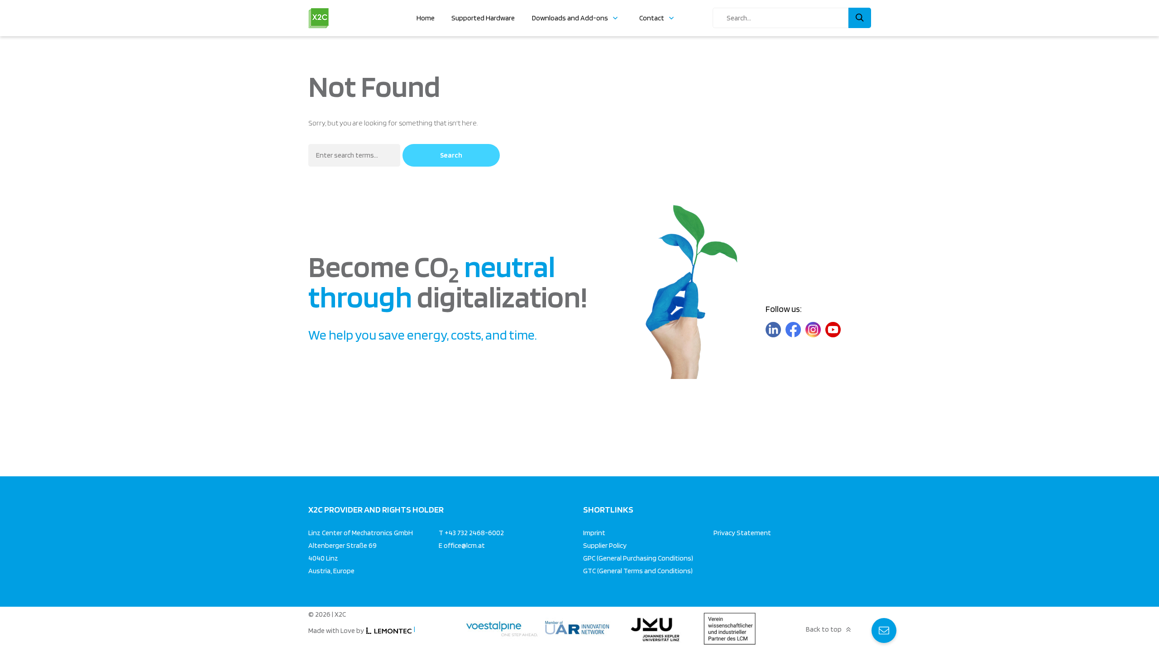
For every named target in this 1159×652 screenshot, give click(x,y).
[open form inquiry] (884, 630)
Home (426, 18)
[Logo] (318, 11)
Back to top (824, 629)
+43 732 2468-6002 (474, 532)
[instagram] (813, 330)
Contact (651, 18)
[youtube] (833, 330)
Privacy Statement (742, 532)
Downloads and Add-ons (570, 18)
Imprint (594, 532)
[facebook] (793, 330)
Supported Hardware (483, 18)
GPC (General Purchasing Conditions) (638, 558)
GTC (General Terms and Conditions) (638, 570)
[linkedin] (773, 330)
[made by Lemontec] (389, 631)
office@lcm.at (464, 545)
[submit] (859, 18)
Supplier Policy (605, 545)
